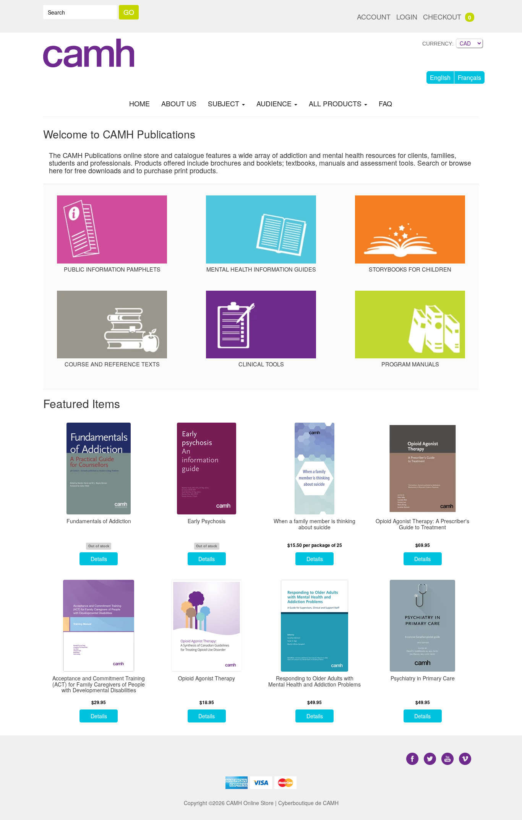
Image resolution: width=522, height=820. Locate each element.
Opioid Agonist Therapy (206, 678)
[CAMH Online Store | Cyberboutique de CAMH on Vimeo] (465, 759)
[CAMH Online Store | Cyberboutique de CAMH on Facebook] (413, 759)
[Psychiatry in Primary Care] (423, 626)
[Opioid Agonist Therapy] (207, 626)
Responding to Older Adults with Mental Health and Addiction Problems (314, 681)
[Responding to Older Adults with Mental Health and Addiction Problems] (314, 626)
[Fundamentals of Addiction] (99, 468)
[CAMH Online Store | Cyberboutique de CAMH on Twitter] (430, 759)
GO (128, 12)
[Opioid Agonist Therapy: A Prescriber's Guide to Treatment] (423, 468)
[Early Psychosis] (207, 468)
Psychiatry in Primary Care (423, 678)
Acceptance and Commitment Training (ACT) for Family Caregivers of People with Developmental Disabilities (98, 684)
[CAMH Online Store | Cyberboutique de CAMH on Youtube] (448, 759)
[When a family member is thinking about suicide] (314, 468)
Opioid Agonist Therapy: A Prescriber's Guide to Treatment (422, 524)
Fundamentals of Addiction (98, 521)
